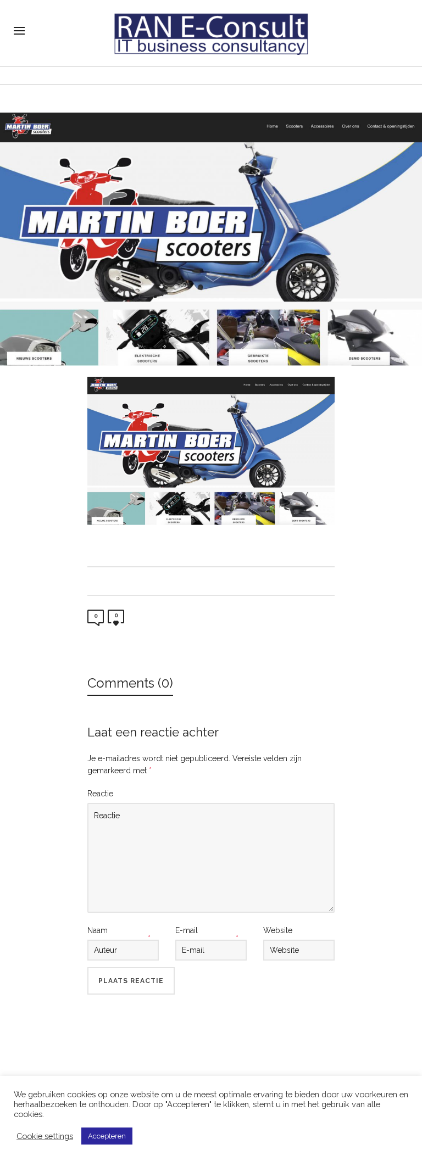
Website (277, 930)
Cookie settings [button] (44, 1136)
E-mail (186, 930)
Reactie (100, 793)
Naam (97, 930)
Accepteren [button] (107, 1136)
